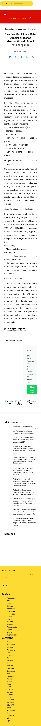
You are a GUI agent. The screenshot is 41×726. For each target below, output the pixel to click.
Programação (12, 627)
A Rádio (9, 632)
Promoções (11, 598)
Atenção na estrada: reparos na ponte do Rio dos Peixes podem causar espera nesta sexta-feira (24, 512)
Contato (10, 622)
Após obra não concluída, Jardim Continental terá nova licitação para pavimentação (23, 492)
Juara (25, 29)
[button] (5, 14)
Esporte (10, 692)
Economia (10, 700)
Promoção (11, 676)
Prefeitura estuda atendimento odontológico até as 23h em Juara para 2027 (24, 440)
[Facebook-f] (3, 585)
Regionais (32, 29)
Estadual (10, 689)
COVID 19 (10, 705)
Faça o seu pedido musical (11, 616)
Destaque (18, 29)
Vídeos (9, 642)
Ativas (9, 718)
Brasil (9, 708)
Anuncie (10, 624)
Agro (8, 721)
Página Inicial (12, 635)
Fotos (9, 687)
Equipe (9, 630)
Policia (9, 679)
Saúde (9, 658)
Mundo (9, 681)
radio (8, 601)
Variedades (11, 645)
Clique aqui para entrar (32, 389)
